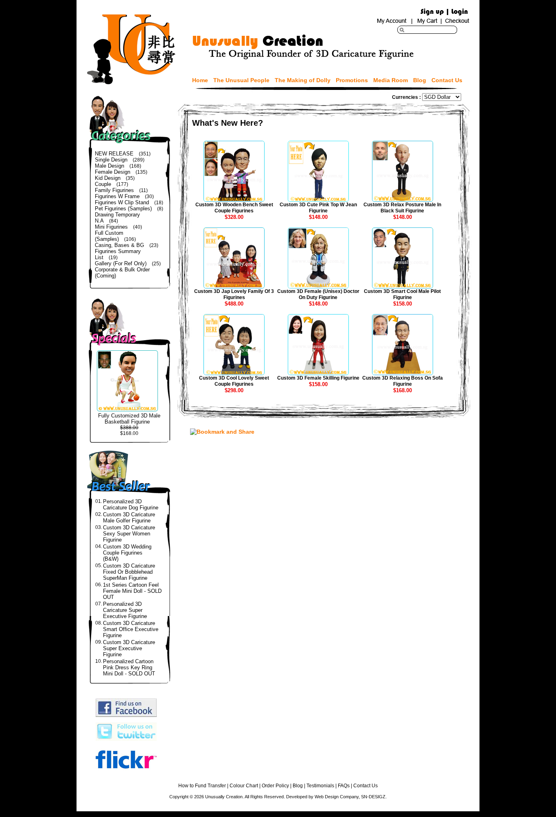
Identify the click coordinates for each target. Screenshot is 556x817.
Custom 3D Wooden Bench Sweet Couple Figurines (234, 208)
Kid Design (107, 178)
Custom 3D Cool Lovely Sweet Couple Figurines (234, 381)
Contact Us (446, 80)
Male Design (109, 166)
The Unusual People (241, 80)
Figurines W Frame (117, 196)
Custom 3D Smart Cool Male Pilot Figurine (402, 294)
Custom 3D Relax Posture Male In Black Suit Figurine (402, 208)
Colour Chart (244, 786)
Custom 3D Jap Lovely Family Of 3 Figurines (234, 294)
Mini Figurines (111, 227)
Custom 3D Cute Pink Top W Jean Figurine (318, 208)
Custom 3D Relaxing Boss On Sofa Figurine (402, 381)
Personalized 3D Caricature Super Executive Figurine (125, 610)
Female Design (112, 172)
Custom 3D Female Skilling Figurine (318, 378)
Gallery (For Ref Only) (121, 263)
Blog (419, 80)
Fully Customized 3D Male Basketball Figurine (129, 419)
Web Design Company (337, 796)
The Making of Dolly (303, 80)
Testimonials (320, 786)
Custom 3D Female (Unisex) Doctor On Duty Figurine (318, 294)
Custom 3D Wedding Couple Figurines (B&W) (127, 553)
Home (200, 80)
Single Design (111, 160)
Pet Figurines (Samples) (123, 208)
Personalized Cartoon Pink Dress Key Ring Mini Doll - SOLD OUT (129, 667)
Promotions (352, 80)
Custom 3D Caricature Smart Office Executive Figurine (130, 629)
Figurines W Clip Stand (122, 202)
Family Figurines (114, 190)
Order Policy (275, 786)
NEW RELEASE (114, 154)
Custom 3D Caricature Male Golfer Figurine (129, 517)
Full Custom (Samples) (109, 236)
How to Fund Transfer (202, 786)
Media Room (390, 80)
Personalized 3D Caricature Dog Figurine (130, 504)
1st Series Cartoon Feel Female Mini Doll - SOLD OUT (132, 591)
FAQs (344, 786)
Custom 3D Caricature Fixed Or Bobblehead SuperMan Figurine (129, 572)
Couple (103, 184)
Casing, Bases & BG (119, 245)
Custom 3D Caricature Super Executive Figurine (129, 648)
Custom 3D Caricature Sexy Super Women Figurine (129, 533)
